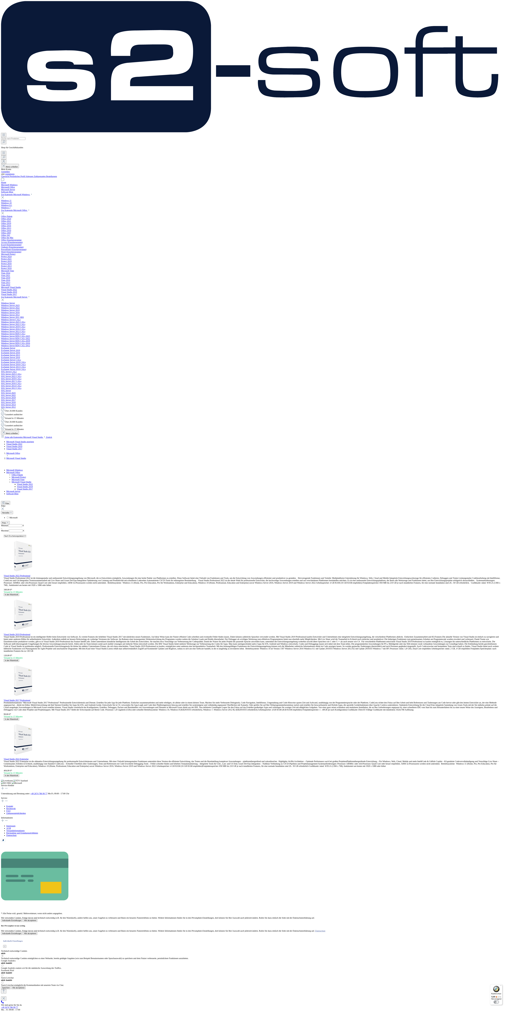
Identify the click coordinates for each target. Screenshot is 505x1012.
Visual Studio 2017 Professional (17, 700)
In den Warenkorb (11, 595)
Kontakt (9, 806)
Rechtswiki (11, 808)
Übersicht (5, 176)
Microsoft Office (13, 472)
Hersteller (6, 513)
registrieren (9, 174)
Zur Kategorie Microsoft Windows (15, 194)
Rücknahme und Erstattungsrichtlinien (22, 833)
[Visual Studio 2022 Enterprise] (22, 757)
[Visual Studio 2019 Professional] (22, 632)
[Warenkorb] (2, 180)
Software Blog (12, 494)
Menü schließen (12, 167)
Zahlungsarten (40, 176)
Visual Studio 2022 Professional (17, 576)
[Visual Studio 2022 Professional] (22, 573)
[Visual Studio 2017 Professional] (22, 698)
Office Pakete (17, 475)
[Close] (3, 998)
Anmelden (5, 172)
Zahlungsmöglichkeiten (16, 813)
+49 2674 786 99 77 (38, 793)
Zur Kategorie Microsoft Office (14, 210)
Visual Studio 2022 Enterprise (16, 759)
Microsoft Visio (18, 479)
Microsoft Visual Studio (21, 482)
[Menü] (3, 135)
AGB (8, 828)
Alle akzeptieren (30, 920)
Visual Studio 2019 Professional (17, 634)
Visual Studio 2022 (25, 484)
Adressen (30, 176)
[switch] (496, 1002)
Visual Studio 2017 (25, 489)
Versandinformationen (15, 830)
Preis (4, 523)
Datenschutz (11, 835)
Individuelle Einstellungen (11, 920)
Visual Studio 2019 (25, 487)
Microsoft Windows (14, 470)
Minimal (12, 525)
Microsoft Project (19, 477)
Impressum (10, 826)
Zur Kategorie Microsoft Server (14, 297)
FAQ (8, 811)
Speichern (6, 988)
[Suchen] (3, 142)
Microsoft (13, 518)
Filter (7, 503)
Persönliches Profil (18, 176)
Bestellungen (51, 176)
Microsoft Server (13, 491)
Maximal (12, 531)
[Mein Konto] (3, 162)
